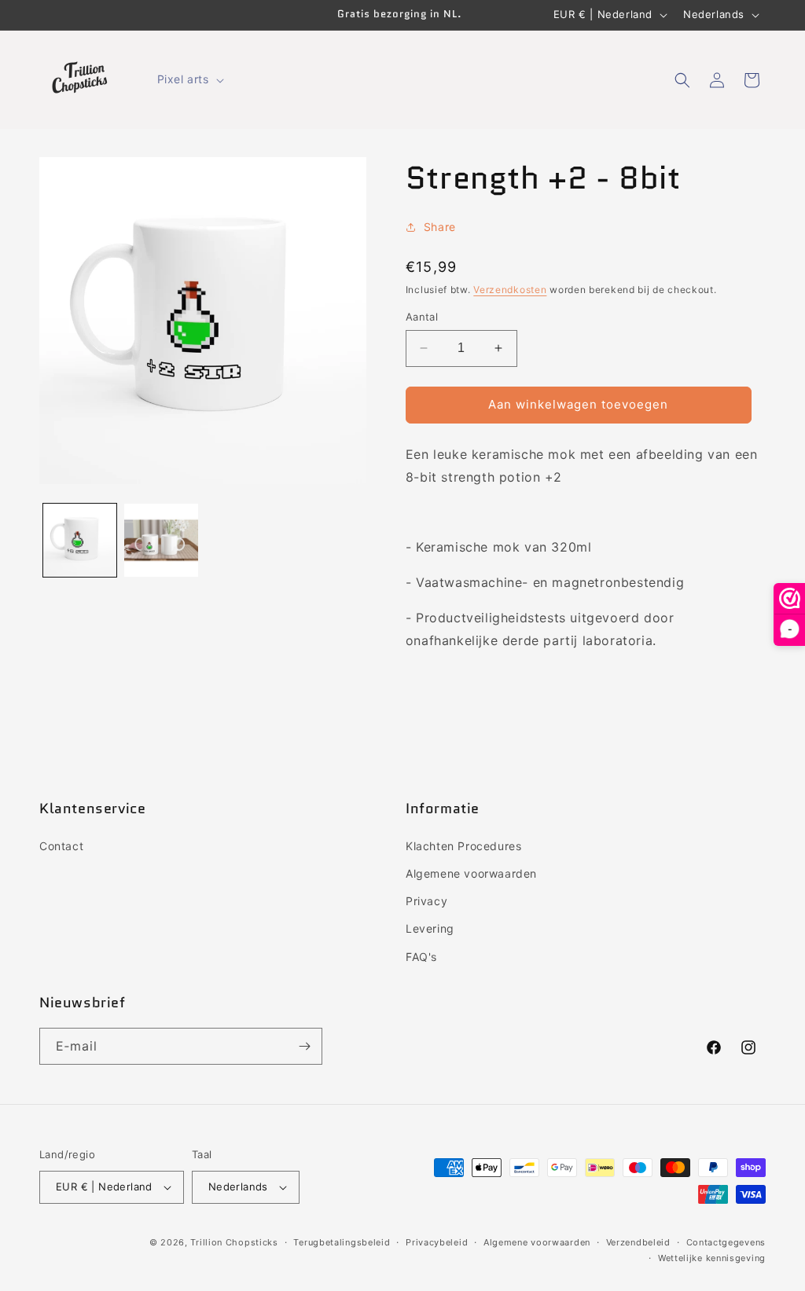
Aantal (422, 316)
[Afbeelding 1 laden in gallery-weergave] (79, 540)
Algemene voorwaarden (471, 873)
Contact (61, 846)
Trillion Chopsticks (234, 1242)
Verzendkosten (509, 289)
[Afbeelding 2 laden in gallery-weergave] (160, 540)
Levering (430, 928)
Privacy (426, 901)
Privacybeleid (437, 1242)
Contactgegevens (726, 1242)
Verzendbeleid (638, 1242)
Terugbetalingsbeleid (341, 1242)
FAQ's (421, 956)
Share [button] (440, 226)
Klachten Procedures (463, 846)
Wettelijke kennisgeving (712, 1257)
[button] (189, 79)
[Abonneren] (304, 1046)
